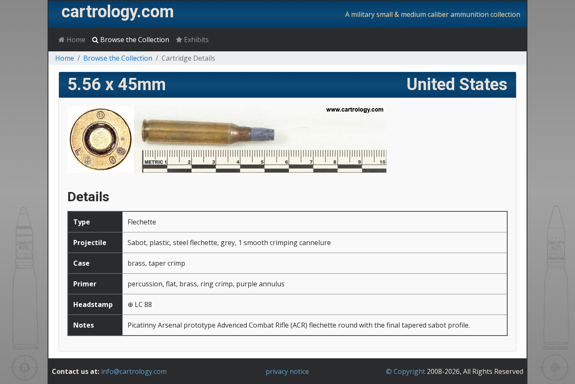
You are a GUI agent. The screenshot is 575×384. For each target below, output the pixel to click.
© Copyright (405, 371)
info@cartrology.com (134, 371)
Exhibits (195, 39)
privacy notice (287, 371)
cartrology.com (117, 11)
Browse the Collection (133, 39)
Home (75, 39)
